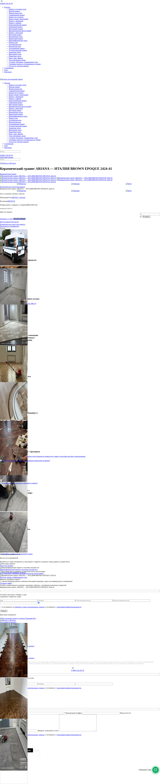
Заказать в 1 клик (6, 219)
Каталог (7, 7)
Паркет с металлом (16, 33)
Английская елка (15, 44)
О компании (8, 68)
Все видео (15, 222)
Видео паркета (5, 222)
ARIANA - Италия (18, 197)
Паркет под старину (16, 17)
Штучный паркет (15, 35)
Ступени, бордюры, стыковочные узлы (23, 62)
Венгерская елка (15, 46)
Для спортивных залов (17, 60)
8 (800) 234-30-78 (6, 3)
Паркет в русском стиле (17, 9)
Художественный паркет (18, 50)
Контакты (8, 72)
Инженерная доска (16, 37)
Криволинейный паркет (18, 25)
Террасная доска (15, 52)
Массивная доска (15, 54)
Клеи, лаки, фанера (16, 58)
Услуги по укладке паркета (19, 66)
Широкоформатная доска (18, 40)
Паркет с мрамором (16, 21)
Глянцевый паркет (15, 27)
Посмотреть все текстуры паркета (12, 187)
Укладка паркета (19, 219)
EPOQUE (11, 201)
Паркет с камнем (15, 23)
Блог (6, 70)
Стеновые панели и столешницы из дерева (25, 64)
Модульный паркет (16, 29)
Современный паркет (17, 15)
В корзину (146, 217)
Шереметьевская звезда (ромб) (20, 31)
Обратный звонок (6, 157)
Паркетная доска (15, 56)
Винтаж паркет (14, 11)
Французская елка (15, 13)
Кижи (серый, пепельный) (18, 19)
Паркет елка (13, 42)
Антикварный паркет (17, 48)
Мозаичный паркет (16, 39)
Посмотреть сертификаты (9, 226)
